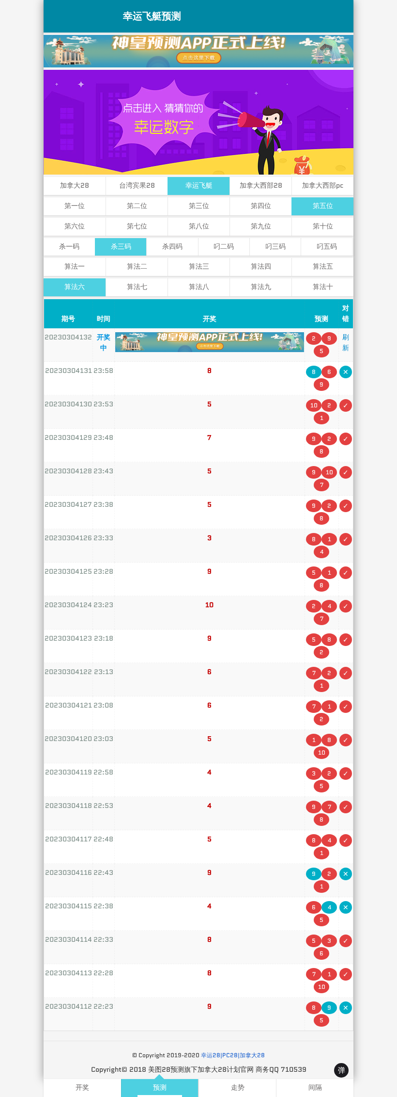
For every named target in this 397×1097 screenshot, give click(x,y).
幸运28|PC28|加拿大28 (233, 1055)
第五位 (323, 205)
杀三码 (121, 246)
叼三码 (275, 246)
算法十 (323, 286)
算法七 (137, 286)
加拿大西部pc (322, 185)
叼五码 (327, 246)
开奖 (82, 1087)
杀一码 (69, 246)
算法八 (199, 286)
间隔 (315, 1087)
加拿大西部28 (261, 185)
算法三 (199, 266)
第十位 (323, 226)
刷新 (345, 342)
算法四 (261, 266)
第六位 (74, 226)
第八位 (199, 226)
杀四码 (172, 246)
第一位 (74, 205)
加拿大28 (74, 185)
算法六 (74, 286)
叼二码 (224, 246)
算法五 (323, 266)
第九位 (261, 226)
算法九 (261, 286)
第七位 (137, 226)
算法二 (137, 266)
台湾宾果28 (137, 185)
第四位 (261, 205)
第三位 (199, 205)
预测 (160, 1087)
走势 (237, 1087)
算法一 (74, 266)
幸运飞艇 (199, 185)
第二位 (137, 205)
